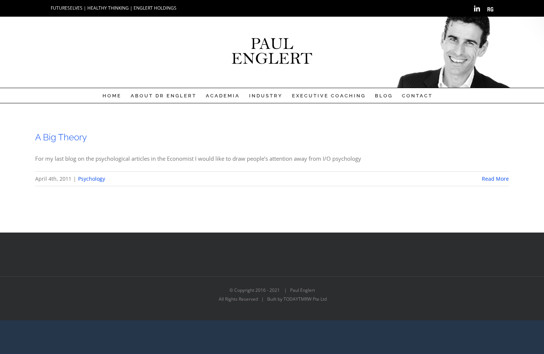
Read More (495, 178)
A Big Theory (61, 137)
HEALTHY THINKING (108, 8)
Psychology (91, 178)
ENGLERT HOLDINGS (155, 8)
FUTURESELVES (67, 8)
